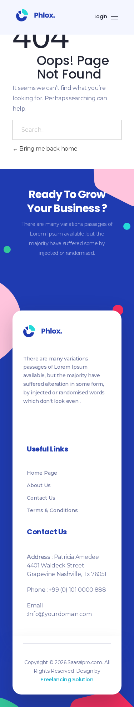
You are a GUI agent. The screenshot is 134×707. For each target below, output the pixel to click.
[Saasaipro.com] (35, 15)
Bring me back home (47, 148)
